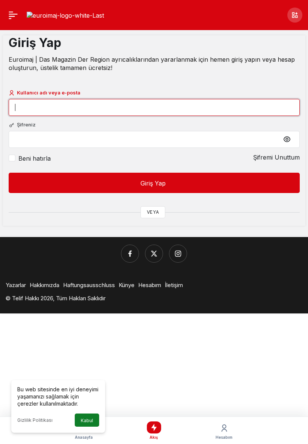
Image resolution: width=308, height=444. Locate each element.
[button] (294, 15)
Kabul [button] (87, 420)
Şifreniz (26, 125)
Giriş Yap (154, 183)
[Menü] (13, 15)
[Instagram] (178, 254)
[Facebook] (130, 254)
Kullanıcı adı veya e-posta (48, 93)
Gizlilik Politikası (35, 420)
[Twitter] (154, 254)
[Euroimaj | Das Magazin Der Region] (65, 14)
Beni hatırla (34, 158)
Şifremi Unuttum (276, 157)
